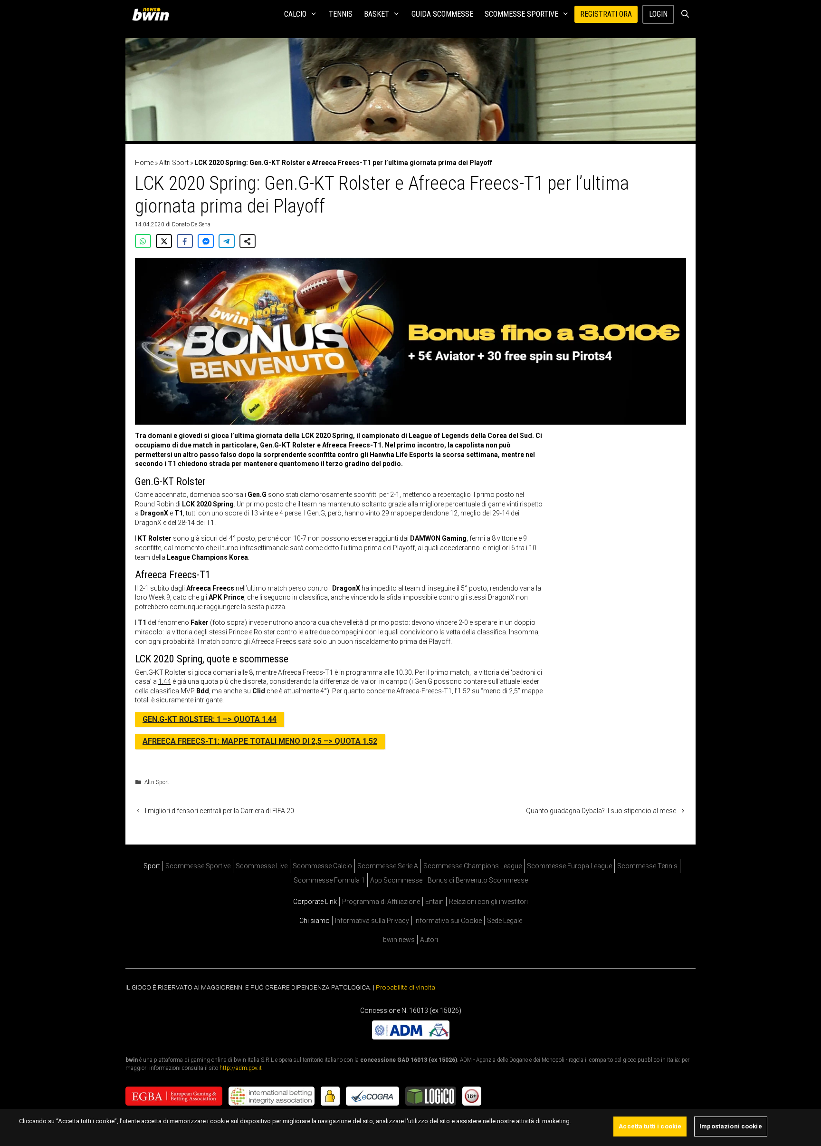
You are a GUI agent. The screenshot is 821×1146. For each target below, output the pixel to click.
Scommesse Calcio (322, 866)
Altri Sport (174, 162)
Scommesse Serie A (387, 866)
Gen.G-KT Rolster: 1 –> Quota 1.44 (210, 719)
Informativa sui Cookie (448, 920)
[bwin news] (153, 14)
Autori (429, 939)
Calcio (295, 14)
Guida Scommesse (442, 14)
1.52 (464, 691)
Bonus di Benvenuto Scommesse (478, 880)
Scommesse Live (261, 866)
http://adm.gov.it (241, 1067)
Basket (376, 14)
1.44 (164, 681)
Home (144, 162)
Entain (434, 901)
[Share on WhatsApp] (143, 241)
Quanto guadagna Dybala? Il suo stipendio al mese (601, 811)
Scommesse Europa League (569, 866)
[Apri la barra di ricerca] (685, 14)
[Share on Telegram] (227, 241)
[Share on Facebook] (185, 241)
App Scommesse (396, 880)
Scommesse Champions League (472, 866)
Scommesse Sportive (521, 14)
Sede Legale (504, 920)
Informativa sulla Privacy (372, 920)
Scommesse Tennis (647, 866)
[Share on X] (164, 241)
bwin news (399, 939)
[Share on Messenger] (206, 241)
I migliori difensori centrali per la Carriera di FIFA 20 (219, 811)
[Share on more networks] (247, 241)
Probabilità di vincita (405, 987)
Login (658, 14)
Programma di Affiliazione (381, 901)
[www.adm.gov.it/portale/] (410, 1036)
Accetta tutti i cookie (650, 1126)
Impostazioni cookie (730, 1126)
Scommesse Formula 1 (329, 880)
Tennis (341, 14)
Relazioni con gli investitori (488, 901)
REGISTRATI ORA (606, 14)
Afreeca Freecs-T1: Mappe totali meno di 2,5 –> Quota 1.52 (260, 741)
